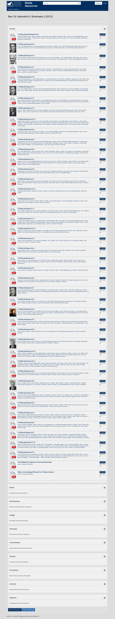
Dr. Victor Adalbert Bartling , (78, 36)
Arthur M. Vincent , (57, 70)
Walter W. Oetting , (22, 252)
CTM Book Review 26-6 (26, 44)
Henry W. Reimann (61, 144)
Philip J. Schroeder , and (47, 457)
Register (98, 3)
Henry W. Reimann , (74, 121)
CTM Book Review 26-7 (26, 56)
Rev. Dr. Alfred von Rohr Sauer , (26, 57)
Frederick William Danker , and (50, 172)
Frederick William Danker (63, 232)
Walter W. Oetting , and (62, 374)
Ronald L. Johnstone (84, 437)
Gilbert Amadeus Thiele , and (49, 302)
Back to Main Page (28, 609)
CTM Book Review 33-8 (26, 329)
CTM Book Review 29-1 (26, 159)
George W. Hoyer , (49, 80)
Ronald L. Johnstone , (44, 414)
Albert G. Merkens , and (41, 133)
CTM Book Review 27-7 (26, 98)
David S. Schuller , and (52, 281)
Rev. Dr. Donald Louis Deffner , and (40, 343)
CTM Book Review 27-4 (26, 77)
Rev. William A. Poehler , (53, 210)
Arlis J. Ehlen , (22, 240)
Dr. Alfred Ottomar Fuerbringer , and (73, 153)
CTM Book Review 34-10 (26, 351)
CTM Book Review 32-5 (26, 258)
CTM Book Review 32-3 (26, 238)
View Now (102, 34)
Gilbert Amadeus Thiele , (39, 182)
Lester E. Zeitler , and (58, 417)
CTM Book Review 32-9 (26, 278)
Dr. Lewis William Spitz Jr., (58, 69)
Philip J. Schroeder (62, 281)
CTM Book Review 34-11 (26, 361)
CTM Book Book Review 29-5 (28, 34)
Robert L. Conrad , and (50, 406)
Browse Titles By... (13, 9)
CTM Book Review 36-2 (26, 413)
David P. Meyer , (76, 416)
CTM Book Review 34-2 (26, 371)
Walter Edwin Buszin (30, 398)
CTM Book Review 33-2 (26, 299)
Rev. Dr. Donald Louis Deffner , (76, 240)
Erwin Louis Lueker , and (51, 144)
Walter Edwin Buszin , (80, 46)
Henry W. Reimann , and (71, 111)
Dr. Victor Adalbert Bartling (64, 172)
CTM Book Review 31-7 (26, 219)
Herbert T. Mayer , (64, 290)
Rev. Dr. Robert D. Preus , (40, 220)
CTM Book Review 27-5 (26, 87)
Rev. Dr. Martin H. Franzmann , (44, 70)
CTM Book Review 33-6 (26, 309)
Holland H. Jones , (23, 131)
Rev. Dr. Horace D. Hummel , (33, 141)
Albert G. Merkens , (47, 69)
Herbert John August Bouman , (72, 69)
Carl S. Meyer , (45, 36)
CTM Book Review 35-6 (26, 403)
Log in (105, 3)
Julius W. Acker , (84, 57)
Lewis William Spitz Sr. (34, 164)
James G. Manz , (27, 111)
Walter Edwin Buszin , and (63, 59)
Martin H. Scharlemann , (40, 57)
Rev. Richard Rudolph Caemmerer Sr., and (78, 80)
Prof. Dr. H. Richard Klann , (74, 414)
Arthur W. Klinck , (61, 89)
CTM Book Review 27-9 (26, 108)
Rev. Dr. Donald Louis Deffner (78, 447)
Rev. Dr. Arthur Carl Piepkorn (79, 384)
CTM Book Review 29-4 (26, 169)
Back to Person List (14, 609)
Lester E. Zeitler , (68, 363)
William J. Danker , (32, 38)
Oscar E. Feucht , (77, 260)
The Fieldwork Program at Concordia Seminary (35, 462)
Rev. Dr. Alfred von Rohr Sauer (50, 366)
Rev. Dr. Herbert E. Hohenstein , (59, 364)
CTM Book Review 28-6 (26, 149)
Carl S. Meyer (23, 427)
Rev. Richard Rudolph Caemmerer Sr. (76, 47)
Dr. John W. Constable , (47, 436)
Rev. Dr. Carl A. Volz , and (64, 447)
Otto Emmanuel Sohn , (23, 143)
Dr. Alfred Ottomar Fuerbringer (81, 90)
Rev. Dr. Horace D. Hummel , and (76, 124)
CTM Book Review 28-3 (26, 129)
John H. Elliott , (64, 414)
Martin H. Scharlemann (25, 39)
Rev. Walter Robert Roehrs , (25, 100)
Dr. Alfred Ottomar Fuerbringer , (51, 143)
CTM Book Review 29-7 (26, 179)
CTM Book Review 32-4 (26, 248)
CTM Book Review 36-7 (26, 432)
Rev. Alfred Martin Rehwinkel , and (34, 103)
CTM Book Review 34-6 (26, 381)
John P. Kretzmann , (29, 124)
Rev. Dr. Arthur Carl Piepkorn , (74, 38)
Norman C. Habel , (44, 261)
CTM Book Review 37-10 (26, 442)
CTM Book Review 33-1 (26, 288)
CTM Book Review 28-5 (26, 139)
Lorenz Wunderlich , (77, 151)
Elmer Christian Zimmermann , (49, 59)
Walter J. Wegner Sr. (54, 343)
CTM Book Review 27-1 (26, 67)
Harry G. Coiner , (67, 36)
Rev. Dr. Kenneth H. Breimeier (31, 72)
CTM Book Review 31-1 (26, 209)
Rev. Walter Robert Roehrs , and (81, 291)
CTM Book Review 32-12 (26, 228)
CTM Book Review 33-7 (26, 319)
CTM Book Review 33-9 (26, 339)
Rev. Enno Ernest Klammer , (44, 373)
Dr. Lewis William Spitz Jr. (62, 406)
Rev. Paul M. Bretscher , (25, 69)
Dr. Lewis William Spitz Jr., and (41, 223)
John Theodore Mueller (71, 212)
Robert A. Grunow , (48, 437)
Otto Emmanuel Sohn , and (60, 47)
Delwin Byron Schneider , (82, 436)
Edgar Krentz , (50, 47)
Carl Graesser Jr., (40, 446)
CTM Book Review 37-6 (26, 452)
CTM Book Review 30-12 (26, 189)
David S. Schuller (46, 202)
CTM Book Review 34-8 (26, 393)
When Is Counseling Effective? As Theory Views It (36, 472)
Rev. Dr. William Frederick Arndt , (67, 46)
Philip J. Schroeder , (36, 36)
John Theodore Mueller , (39, 46)
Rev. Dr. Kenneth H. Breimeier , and (65, 90)
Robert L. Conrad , (22, 446)
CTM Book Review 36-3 (26, 423)
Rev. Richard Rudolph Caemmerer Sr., (71, 70)
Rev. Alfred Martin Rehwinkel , (60, 80)
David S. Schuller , (41, 38)
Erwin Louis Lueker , (62, 38)
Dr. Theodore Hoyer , (32, 70)
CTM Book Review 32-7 (26, 268)
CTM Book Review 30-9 (26, 199)
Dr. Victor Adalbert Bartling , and (49, 232)
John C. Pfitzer (46, 103)
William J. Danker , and (23, 164)
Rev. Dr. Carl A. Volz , (80, 456)
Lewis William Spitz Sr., (51, 38)
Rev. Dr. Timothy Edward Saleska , (38, 47)
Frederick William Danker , (25, 36)
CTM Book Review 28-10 (26, 119)
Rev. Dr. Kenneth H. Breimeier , (56, 36)
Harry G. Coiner (67, 417)
